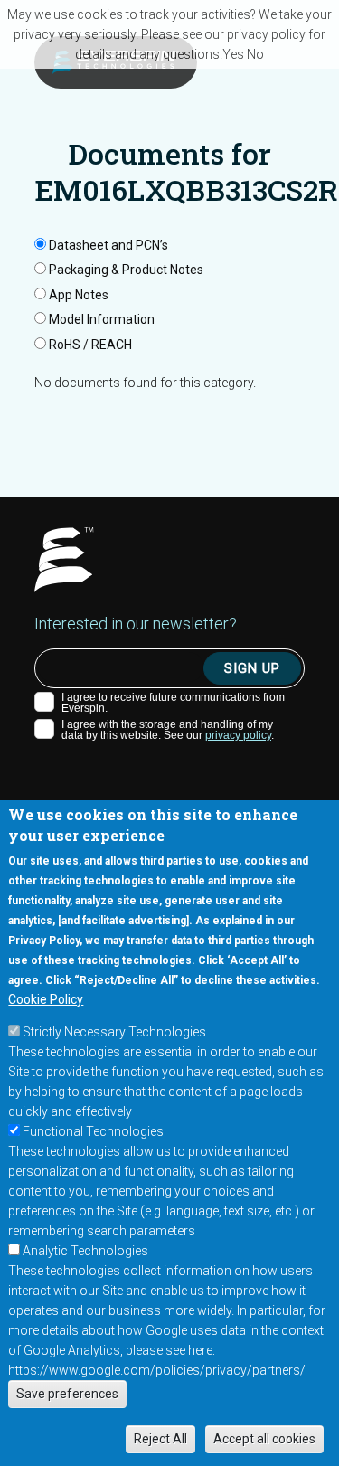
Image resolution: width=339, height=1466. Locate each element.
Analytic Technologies (85, 1251)
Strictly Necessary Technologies (114, 1032)
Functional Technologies (93, 1131)
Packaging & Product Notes (126, 269)
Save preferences (67, 1393)
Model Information (102, 319)
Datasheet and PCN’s (108, 245)
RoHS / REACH (90, 344)
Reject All (160, 1439)
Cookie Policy (45, 999)
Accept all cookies (264, 1439)
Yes (233, 54)
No (255, 54)
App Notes (78, 295)
